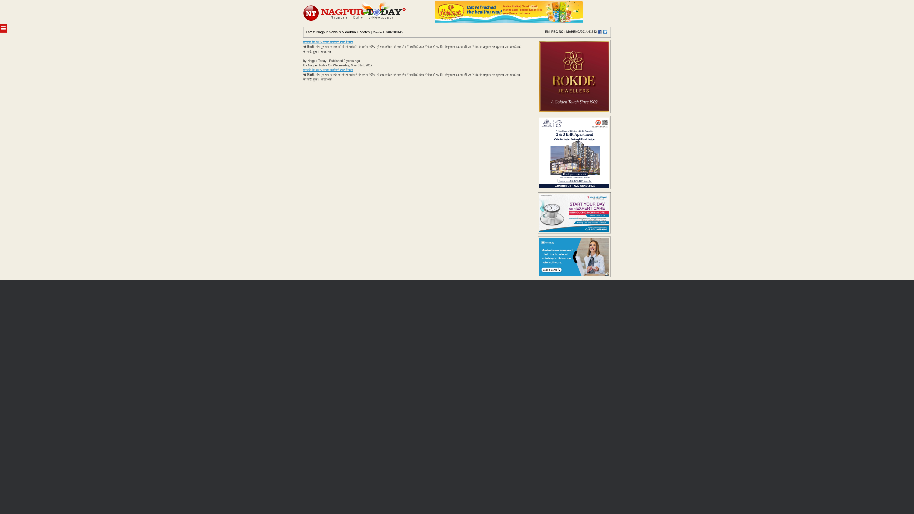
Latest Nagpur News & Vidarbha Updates (338, 32)
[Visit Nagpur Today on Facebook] (599, 32)
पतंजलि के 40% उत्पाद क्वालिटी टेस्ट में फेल (328, 42)
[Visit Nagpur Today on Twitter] (605, 32)
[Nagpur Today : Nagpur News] (355, 13)
